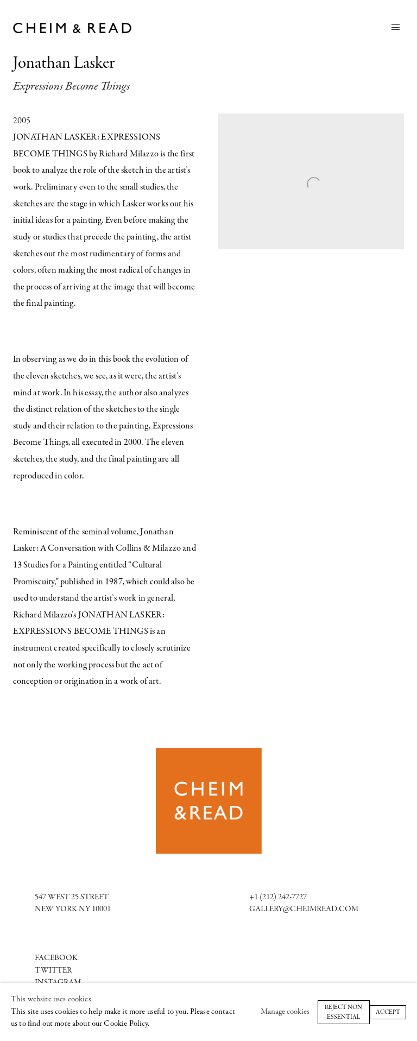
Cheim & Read (72, 28)
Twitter (53, 971)
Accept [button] (388, 1011)
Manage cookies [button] (285, 1011)
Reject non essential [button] (343, 1012)
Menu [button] (395, 27)
